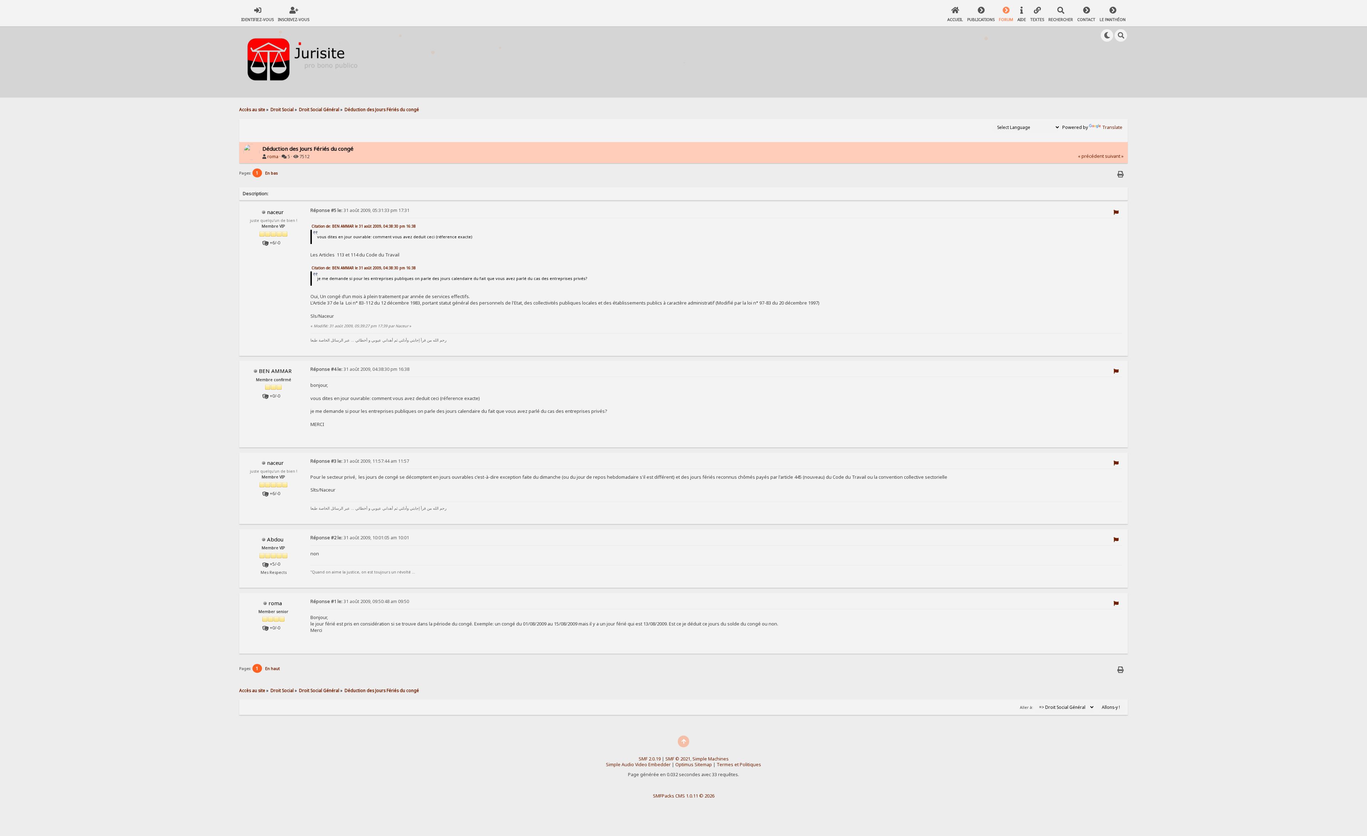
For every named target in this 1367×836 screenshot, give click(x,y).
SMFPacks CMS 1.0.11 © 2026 (683, 796)
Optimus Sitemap (693, 765)
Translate (1112, 127)
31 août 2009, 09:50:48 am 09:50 (359, 601)
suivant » (1114, 156)
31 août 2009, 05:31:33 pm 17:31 (359, 210)
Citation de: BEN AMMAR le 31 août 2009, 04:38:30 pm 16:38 (363, 226)
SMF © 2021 (677, 759)
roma (272, 157)
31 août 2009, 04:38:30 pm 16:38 (359, 369)
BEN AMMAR (275, 370)
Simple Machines (710, 759)
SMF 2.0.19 (650, 759)
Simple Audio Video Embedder (638, 765)
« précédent (1091, 156)
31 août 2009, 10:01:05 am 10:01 (359, 538)
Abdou (275, 539)
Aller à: (1026, 707)
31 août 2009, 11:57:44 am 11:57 (359, 461)
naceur (275, 212)
